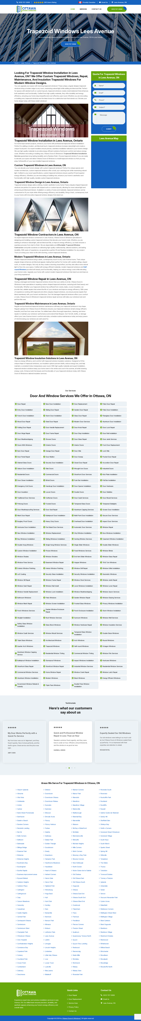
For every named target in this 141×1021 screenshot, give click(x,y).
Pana (74, 913)
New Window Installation (26, 533)
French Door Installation (25, 416)
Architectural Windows (53, 640)
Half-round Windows (81, 646)
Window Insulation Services (112, 625)
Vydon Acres (105, 901)
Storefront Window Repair (55, 666)
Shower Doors (51, 439)
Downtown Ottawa (51, 797)
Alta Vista (20, 797)
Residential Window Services (113, 666)
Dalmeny (20, 971)
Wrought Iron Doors (81, 469)
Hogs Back (49, 894)
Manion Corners (78, 790)
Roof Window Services (54, 618)
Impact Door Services (110, 521)
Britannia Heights (23, 859)
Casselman (21, 909)
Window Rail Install (52, 586)
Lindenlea (48, 951)
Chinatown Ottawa (23, 936)
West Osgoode (105, 924)
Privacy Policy (74, 1007)
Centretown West (23, 928)
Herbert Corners (50, 874)
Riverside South (105, 790)
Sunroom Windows (80, 618)
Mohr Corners (77, 851)
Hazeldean (48, 867)
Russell (102, 809)
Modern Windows (52, 678)
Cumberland (21, 967)
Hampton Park (50, 859)
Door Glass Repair (80, 439)
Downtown (49, 794)
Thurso (102, 867)
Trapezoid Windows (53, 646)
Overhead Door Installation (83, 521)
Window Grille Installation (111, 568)
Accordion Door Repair (111, 463)
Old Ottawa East (78, 878)
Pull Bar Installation (109, 480)
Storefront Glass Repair (25, 666)
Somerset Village (106, 836)
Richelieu (76, 959)
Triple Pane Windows (53, 685)
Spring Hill (103, 851)
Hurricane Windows (109, 660)
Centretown (21, 924)
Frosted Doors (51, 504)
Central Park (21, 917)
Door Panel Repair (23, 457)
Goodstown (49, 847)
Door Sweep (78, 457)
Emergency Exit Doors (25, 486)
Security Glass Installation (54, 574)
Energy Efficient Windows (111, 678)
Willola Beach (105, 947)
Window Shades (23, 557)
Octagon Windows (109, 646)
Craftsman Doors (51, 498)
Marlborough (77, 813)
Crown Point (21, 963)
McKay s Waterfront (80, 828)
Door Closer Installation (25, 480)
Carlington (20, 890)
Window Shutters (52, 557)
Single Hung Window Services (56, 545)
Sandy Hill (103, 817)
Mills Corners (77, 847)
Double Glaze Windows (111, 633)
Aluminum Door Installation (112, 422)
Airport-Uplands (22, 790)
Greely (47, 851)
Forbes (47, 828)
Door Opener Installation (82, 486)
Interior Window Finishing (54, 568)
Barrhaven (20, 817)
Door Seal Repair (51, 510)
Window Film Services (110, 653)
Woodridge (104, 963)
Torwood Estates (106, 874)
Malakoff (48, 974)
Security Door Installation (54, 463)
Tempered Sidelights (110, 504)
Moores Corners (78, 859)
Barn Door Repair (23, 451)
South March (104, 844)
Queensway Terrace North (82, 936)
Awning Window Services (83, 539)
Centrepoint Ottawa (24, 921)
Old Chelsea (77, 874)
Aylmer (19, 809)
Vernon (102, 894)
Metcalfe (76, 840)
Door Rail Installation (110, 433)
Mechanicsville (78, 836)
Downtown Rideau (51, 801)
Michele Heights (78, 844)
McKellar (76, 832)
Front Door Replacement (111, 445)
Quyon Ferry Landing (80, 944)
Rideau (75, 967)
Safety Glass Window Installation (24, 625)
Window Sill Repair (23, 580)
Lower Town (49, 963)
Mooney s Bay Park (79, 855)
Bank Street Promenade (25, 813)
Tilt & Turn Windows (109, 562)
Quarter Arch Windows (25, 646)
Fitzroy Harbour (50, 824)
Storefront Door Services (83, 474)
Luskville (48, 967)
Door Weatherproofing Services (28, 510)
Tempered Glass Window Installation (83, 633)
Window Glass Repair (110, 557)
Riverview (103, 794)
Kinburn (47, 928)
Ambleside (20, 801)
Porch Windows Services (26, 611)
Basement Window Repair (55, 562)
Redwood (76, 947)
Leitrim (47, 940)
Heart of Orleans (50, 870)
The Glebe (104, 863)
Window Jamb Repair (110, 580)
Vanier (102, 890)
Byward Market (22, 878)
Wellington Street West (108, 913)
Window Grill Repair (81, 568)
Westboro (103, 928)
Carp (19, 897)
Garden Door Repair (81, 410)
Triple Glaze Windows (24, 640)
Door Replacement (80, 404)
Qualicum (76, 932)
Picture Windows (51, 551)
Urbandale (104, 886)
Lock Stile (106, 451)
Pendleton (76, 921)
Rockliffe (103, 805)
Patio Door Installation (110, 410)
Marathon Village (78, 805)
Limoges (48, 944)
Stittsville (103, 855)
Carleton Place (22, 886)
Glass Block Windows (53, 625)
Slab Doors (49, 469)
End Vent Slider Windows (83, 557)
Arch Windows (79, 640)
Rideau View (77, 971)
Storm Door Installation (54, 416)
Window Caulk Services (25, 633)
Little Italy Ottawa (51, 955)
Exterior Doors (51, 445)
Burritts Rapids (22, 870)
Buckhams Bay (22, 863)
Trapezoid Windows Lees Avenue (44, 63)
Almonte (20, 794)
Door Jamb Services (110, 439)
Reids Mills (76, 955)
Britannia (20, 855)
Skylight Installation (24, 618)
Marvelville (76, 820)
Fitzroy (47, 820)
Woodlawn (104, 955)
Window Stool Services (82, 580)
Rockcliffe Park (105, 797)
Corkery (20, 955)
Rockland (103, 801)
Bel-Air (19, 832)
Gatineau (48, 836)
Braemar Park (22, 851)
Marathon (76, 801)
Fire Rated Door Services (54, 527)
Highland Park (50, 886)
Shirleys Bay (104, 824)
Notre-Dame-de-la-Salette (82, 870)
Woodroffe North (106, 967)
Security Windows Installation (84, 574)
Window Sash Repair (24, 586)
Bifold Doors (50, 480)
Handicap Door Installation (55, 486)
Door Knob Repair (80, 427)
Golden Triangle (50, 844)
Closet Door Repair (80, 463)
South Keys (104, 840)
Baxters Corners (22, 824)
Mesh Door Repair (23, 515)
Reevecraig (77, 951)
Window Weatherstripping (83, 592)
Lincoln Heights (50, 947)
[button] (66, 767)
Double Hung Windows (25, 545)
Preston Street (78, 928)
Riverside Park (78, 974)
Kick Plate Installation (110, 474)
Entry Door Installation (25, 410)
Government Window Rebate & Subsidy (28, 685)
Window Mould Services (54, 633)
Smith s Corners (105, 828)
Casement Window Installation (113, 539)
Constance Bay (22, 947)
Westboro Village (106, 932)
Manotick (76, 797)
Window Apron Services (111, 592)
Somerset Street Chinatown (110, 832)
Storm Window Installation (112, 611)
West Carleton (105, 921)
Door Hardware (108, 486)
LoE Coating (21, 574)
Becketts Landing (23, 828)
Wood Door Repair (23, 422)
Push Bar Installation (81, 480)
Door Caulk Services (81, 498)
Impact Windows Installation (84, 660)
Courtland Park (22, 959)
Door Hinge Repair (23, 433)
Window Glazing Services (111, 598)
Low (46, 959)
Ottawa (75, 890)
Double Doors (79, 492)
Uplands (103, 882)
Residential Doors (23, 474)
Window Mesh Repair (24, 603)
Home (16, 63)
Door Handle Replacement (55, 427)
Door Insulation (22, 492)
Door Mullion (50, 457)
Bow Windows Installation (112, 533)
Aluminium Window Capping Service (27, 653)
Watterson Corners (106, 909)
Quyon (75, 940)
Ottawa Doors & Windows (71, 1018)
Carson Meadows (23, 901)
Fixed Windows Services (82, 551)
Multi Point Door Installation (83, 515)
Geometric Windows (110, 574)
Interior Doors (79, 445)
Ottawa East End (78, 894)
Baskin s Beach (22, 820)
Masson (75, 824)
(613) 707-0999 (24, 2)
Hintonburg (49, 890)
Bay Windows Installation (26, 539)
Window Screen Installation (55, 603)
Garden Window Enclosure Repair (55, 610)
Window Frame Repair (53, 580)
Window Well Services (110, 618)
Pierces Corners (78, 924)
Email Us (105, 2)
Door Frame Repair (52, 433)
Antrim (19, 805)
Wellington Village (106, 917)
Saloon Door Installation (25, 469)
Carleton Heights (23, 882)
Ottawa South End (79, 897)
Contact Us (72, 1011)
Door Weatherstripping (25, 439)
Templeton (104, 859)
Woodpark (104, 959)
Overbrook (76, 905)
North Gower (77, 867)
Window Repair (108, 527)
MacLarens (49, 971)
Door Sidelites (107, 492)
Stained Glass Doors (24, 463)
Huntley (47, 905)
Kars (46, 909)
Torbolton (103, 870)
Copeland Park (22, 951)
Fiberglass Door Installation (112, 416)
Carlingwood (21, 894)
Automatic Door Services (83, 527)
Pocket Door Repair (109, 457)
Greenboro (48, 855)
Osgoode (76, 886)
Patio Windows (51, 598)
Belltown (20, 840)
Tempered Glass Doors (82, 504)
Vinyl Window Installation (83, 533)
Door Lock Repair (109, 427)
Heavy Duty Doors (52, 521)
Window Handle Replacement (27, 592)
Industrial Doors (108, 469)
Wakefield (103, 905)
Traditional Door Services (26, 498)
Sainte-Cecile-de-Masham (109, 813)
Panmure (76, 917)
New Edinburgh (78, 863)
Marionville (76, 809)
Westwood (104, 940)
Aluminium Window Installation (27, 678)
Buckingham (21, 867)
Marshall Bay (77, 817)
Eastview (48, 809)
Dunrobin (48, 805)
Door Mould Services (110, 498)
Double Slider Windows (111, 545)
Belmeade (20, 844)
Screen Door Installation (111, 510)
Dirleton (47, 790)
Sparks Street (105, 847)
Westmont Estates (106, 936)
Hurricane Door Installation (26, 527)
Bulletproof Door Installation (55, 515)
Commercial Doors (52, 474)
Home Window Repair (53, 672)
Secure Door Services (110, 515)
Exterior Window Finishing (26, 568)
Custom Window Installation (27, 551)
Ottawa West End (79, 901)
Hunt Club (48, 901)
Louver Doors (50, 492)
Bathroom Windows (24, 598)
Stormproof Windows (53, 660)
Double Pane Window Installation (81, 685)
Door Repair (21, 404)
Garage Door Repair (52, 451)
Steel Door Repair (52, 422)
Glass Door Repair (80, 416)
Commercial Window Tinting (84, 653)
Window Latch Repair (110, 672)
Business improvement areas (27, 874)
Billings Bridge (22, 847)
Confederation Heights (25, 944)
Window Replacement (53, 533)
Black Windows (79, 678)
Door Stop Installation (81, 433)
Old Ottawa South (79, 882)
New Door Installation (53, 404)
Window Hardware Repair (83, 625)
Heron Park (49, 882)
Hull (46, 897)
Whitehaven (104, 944)
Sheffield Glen (105, 820)
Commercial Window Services (27, 672)
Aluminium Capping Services (84, 510)
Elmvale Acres (50, 817)
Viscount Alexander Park (109, 897)
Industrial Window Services (83, 666)
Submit (109, 129)
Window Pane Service (25, 562)
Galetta (47, 832)
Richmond (76, 963)
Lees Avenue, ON (120, 2)
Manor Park (77, 794)
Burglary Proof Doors (24, 521)
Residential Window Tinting (55, 653)
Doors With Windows (24, 445)
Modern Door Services (82, 422)
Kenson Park (49, 921)
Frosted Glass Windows (82, 603)
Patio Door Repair (109, 404)
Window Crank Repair (81, 672)
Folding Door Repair (24, 427)
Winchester (104, 951)
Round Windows (108, 640)
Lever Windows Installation (83, 586)
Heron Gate (49, 878)
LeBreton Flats (50, 932)
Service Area (73, 1003)
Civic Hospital (22, 940)
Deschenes (21, 974)
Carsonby (20, 905)
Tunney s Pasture (106, 878)
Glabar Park (49, 840)
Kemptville (48, 913)
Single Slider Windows (81, 545)
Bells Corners (21, 836)
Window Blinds (108, 551)
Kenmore (48, 917)
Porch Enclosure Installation (84, 611)
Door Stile (77, 451)
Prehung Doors (22, 504)
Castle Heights (22, 913)
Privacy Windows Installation (113, 603)
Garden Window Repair (82, 598)
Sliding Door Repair (52, 410)
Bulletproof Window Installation (28, 660)
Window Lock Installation (54, 592)
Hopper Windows (80, 562)
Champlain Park (22, 932)
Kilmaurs (48, 924)
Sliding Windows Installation (55, 539)
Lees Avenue (25, 63)
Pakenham (76, 909)
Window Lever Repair (110, 586)
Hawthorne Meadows (52, 863)
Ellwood (48, 813)
